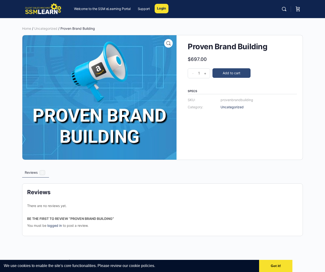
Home (26, 28)
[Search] (284, 9)
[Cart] (298, 9)
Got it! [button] (276, 266)
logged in (54, 225)
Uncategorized (45, 28)
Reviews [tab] (34, 172)
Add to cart (231, 73)
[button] (157, 266)
